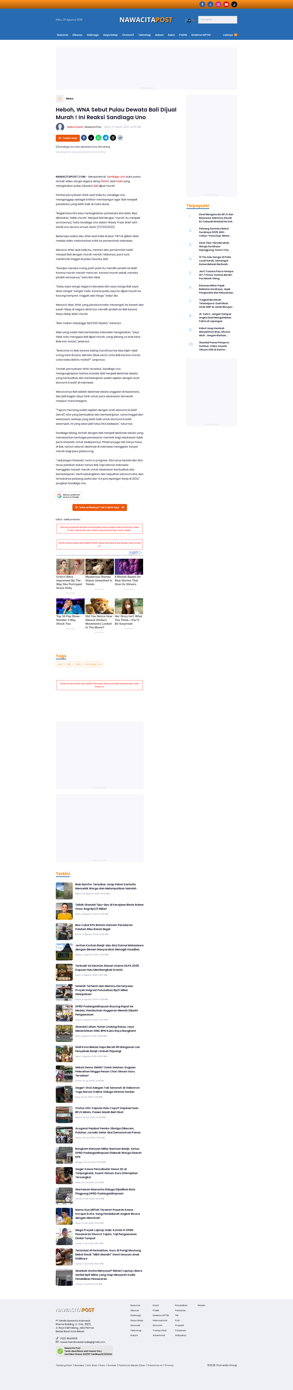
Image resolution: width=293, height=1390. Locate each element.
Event (171, 35)
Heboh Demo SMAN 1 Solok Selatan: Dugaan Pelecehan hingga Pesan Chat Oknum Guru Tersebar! (105, 1071)
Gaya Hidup (110, 35)
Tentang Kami (64, 1365)
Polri (177, 1320)
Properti (179, 1325)
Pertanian (180, 1310)
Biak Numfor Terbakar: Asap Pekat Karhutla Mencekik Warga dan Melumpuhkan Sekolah (105, 886)
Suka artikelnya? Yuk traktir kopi (99, 507)
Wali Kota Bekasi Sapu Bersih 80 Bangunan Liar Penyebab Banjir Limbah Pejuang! (107, 1049)
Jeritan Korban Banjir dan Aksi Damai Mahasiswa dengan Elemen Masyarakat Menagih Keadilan (109, 947)
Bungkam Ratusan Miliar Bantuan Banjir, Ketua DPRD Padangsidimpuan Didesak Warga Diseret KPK (108, 1153)
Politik (183, 35)
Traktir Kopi (70, 138)
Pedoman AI (155, 1365)
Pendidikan (181, 1305)
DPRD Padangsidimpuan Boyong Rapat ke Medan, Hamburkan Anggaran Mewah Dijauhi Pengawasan (106, 1010)
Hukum (159, 35)
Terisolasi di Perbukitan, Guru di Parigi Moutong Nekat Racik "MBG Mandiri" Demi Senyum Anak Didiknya (108, 1254)
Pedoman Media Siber (132, 1365)
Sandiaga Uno (116, 177)
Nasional (62, 35)
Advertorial (159, 1335)
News (69, 98)
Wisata (201, 1305)
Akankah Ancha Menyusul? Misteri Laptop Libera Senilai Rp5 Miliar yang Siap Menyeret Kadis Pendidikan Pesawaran (108, 1275)
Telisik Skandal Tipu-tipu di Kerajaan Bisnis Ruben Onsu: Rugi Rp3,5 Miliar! (109, 907)
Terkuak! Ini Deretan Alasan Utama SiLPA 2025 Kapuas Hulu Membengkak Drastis (107, 968)
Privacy (169, 1365)
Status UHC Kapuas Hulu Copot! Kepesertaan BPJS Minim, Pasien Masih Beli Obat (106, 1110)
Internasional (160, 1320)
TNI (176, 1315)
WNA (105, 181)
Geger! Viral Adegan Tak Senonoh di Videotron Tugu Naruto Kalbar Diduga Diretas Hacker (107, 1090)
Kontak (112, 1365)
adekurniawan (75, 127)
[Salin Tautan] (120, 138)
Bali (95, 186)
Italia (119, 181)
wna (60, 664)
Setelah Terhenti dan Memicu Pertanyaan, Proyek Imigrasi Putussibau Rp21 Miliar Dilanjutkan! (104, 990)
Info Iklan (92, 1365)
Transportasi (160, 1330)
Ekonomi (157, 1325)
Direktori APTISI (201, 35)
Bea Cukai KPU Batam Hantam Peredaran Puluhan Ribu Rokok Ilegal (104, 927)
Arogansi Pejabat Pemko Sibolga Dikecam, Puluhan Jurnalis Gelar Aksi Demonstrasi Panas (108, 1130)
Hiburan (77, 35)
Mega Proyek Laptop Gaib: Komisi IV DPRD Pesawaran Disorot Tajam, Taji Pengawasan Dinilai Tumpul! (106, 1234)
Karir (102, 1365)
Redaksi (79, 1365)
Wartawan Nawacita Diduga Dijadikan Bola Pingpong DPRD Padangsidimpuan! (105, 1191)
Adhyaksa (180, 1335)
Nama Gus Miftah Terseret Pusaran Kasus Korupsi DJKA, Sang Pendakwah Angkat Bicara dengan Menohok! (107, 1214)
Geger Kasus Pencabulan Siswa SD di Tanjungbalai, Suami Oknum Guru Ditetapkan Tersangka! (106, 1173)
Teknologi (144, 35)
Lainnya (228, 34)
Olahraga (93, 35)
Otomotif (128, 35)
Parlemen (180, 1330)
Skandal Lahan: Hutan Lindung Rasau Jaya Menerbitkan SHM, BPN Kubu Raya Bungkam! (105, 1029)
